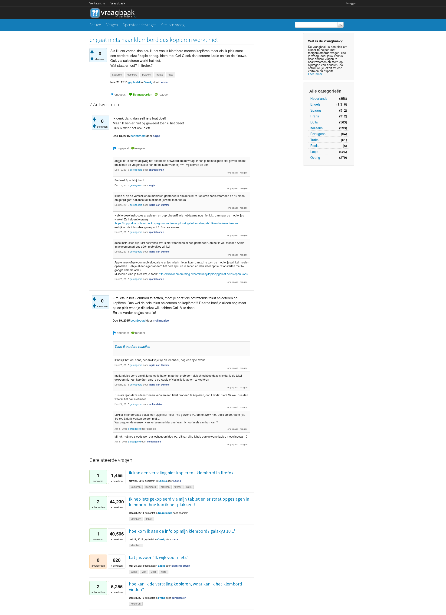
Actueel (95, 24)
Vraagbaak (118, 3)
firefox (159, 74)
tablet (149, 519)
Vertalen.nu (97, 3)
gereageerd (136, 169)
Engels (315, 104)
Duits (314, 122)
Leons (164, 82)
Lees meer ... (317, 74)
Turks (314, 139)
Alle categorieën (325, 91)
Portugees (317, 133)
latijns (134, 571)
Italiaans (316, 128)
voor (153, 571)
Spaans (315, 110)
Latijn (314, 151)
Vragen (112, 24)
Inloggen (351, 3)
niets (170, 74)
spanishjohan (156, 169)
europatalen (179, 597)
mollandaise (161, 320)
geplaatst (134, 82)
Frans (314, 116)
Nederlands (318, 98)
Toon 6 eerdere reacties (132, 346)
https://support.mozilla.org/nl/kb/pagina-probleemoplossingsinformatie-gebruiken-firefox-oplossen (176, 223)
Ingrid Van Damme (159, 204)
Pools (314, 145)
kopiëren (117, 74)
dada (175, 539)
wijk (144, 571)
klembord (132, 74)
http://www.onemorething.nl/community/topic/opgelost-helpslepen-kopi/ (203, 274)
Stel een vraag (172, 24)
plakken (146, 74)
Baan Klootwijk (180, 565)
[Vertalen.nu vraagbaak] (114, 12)
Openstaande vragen (139, 24)
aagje (156, 136)
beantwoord (138, 136)
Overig (315, 157)
